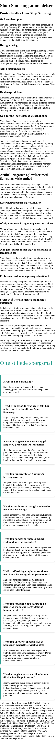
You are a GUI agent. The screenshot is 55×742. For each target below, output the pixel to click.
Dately (39, 723)
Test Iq (35, 710)
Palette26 (4, 713)
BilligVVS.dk (34, 703)
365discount (34, 708)
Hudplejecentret (16, 738)
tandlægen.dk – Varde (24, 736)
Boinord (26, 713)
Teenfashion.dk (37, 716)
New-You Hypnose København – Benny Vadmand (24, 729)
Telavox (17, 733)
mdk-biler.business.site (42, 713)
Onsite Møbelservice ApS (33, 705)
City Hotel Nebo (19, 718)
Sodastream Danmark (20, 710)
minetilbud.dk (20, 708)
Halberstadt (15, 713)
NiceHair (24, 716)
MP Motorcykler (18, 728)
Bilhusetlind (32, 721)
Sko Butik (32, 728)
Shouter (49, 716)
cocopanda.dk (46, 710)
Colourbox (5, 718)
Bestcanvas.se (6, 708)
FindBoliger (28, 733)
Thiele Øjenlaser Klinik (23, 723)
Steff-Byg (44, 721)
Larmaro (39, 733)
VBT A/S (42, 731)
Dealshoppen (6, 733)
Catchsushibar (6, 736)
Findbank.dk (12, 716)
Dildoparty (30, 726)
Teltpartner (41, 736)
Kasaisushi (10, 721)
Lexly (2, 716)
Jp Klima (21, 721)
